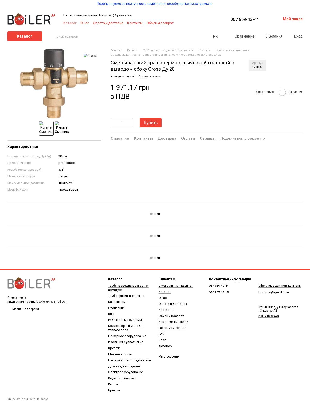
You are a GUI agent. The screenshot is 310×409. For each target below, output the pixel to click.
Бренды (114, 390)
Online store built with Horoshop (28, 399)
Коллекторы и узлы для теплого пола (126, 328)
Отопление (116, 308)
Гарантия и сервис (172, 328)
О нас (84, 23)
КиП (111, 314)
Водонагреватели (121, 378)
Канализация (117, 302)
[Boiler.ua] (31, 283)
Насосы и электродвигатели (129, 360)
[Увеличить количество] (129, 122)
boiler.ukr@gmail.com (115, 15)
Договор (165, 346)
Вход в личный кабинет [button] (176, 285)
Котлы (113, 384)
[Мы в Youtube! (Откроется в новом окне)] (197, 23)
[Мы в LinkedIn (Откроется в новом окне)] (214, 23)
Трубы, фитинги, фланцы (126, 296)
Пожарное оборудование (127, 336)
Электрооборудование (125, 372)
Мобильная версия (25, 309)
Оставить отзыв (149, 76)
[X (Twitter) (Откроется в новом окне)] (202, 23)
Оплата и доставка (108, 23)
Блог (162, 340)
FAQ (161, 334)
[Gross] (89, 55)
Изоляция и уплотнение (125, 342)
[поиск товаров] (51, 36)
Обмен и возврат (160, 23)
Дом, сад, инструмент (124, 366)
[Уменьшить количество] (114, 122)
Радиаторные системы (125, 320)
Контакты (135, 23)
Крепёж (114, 348)
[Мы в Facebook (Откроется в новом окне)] (191, 23)
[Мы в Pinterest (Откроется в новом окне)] (208, 23)
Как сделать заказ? (173, 322)
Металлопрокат (120, 354)
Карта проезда (268, 315)
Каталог (70, 23)
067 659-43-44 (245, 19)
